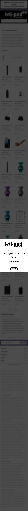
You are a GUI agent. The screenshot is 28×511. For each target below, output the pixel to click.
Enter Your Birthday (14, 261)
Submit (14, 268)
